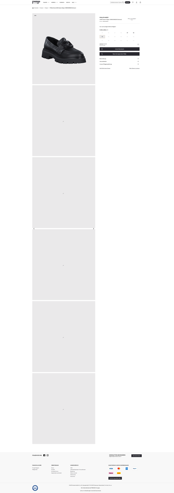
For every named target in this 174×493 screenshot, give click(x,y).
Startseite (36, 7)
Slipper (46, 7)
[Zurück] (34, 228)
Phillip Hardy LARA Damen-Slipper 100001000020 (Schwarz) (63, 7)
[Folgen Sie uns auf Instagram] (47, 455)
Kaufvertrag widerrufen (115, 478)
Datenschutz (73, 474)
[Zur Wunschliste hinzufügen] (138, 44)
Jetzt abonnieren (136, 455)
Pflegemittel (34, 469)
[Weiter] (93, 228)
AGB (71, 467)
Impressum (72, 476)
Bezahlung (72, 471)
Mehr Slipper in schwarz (134, 68)
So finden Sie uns (54, 471)
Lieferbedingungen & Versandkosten (78, 469)
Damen (41, 7)
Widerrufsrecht (73, 473)
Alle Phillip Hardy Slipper (105, 68)
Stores (52, 467)
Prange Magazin (35, 467)
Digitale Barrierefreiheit (56, 473)
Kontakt (53, 469)
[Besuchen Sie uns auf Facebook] (43, 455)
